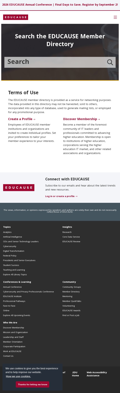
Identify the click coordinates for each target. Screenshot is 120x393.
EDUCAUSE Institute (12, 296)
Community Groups (71, 287)
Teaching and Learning (14, 270)
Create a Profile (20, 119)
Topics (7, 227)
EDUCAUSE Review (71, 241)
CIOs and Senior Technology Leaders (21, 241)
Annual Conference (12, 287)
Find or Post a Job (70, 315)
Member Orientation (12, 342)
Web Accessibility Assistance (97, 374)
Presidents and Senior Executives (19, 260)
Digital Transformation (13, 251)
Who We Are (10, 323)
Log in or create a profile (60, 197)
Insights (67, 227)
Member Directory (71, 292)
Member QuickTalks (71, 301)
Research (67, 232)
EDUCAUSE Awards (71, 310)
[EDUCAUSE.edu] (15, 17)
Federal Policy (9, 256)
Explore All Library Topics (15, 274)
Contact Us (8, 356)
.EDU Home (75, 374)
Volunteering (68, 306)
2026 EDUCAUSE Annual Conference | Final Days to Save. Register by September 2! (60, 5)
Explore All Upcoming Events (16, 315)
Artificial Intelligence (12, 237)
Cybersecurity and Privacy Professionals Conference (28, 292)
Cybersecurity (9, 246)
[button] (115, 17)
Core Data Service (71, 237)
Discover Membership (80, 119)
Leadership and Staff (13, 337)
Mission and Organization (15, 332)
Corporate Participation (14, 346)
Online (6, 310)
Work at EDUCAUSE (12, 351)
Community (69, 282)
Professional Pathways (14, 301)
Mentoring (67, 296)
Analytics (7, 232)
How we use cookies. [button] (18, 376)
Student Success (11, 265)
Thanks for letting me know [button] (32, 384)
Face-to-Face (9, 306)
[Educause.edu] (18, 188)
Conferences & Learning (17, 282)
